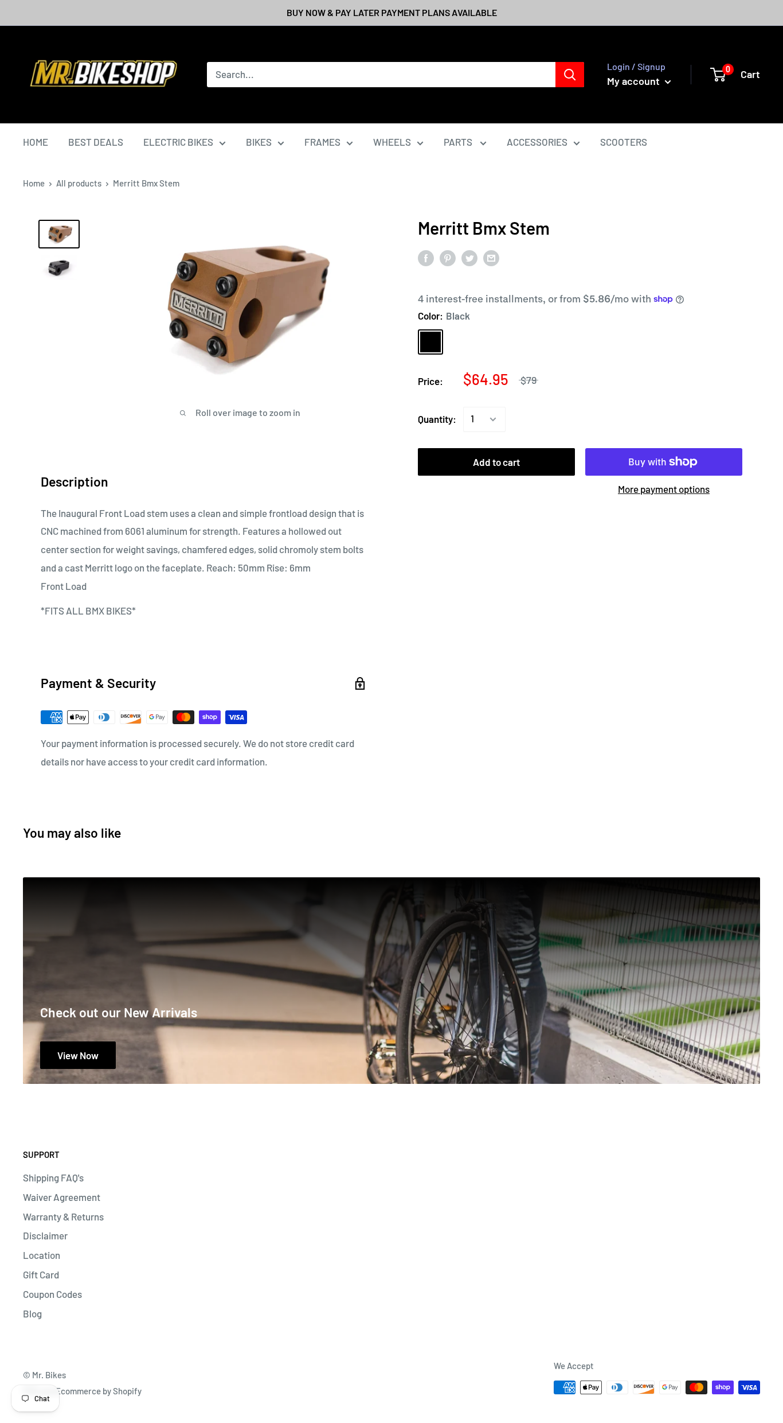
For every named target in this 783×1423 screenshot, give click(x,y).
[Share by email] (491, 257)
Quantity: (437, 419)
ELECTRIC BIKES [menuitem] (178, 141)
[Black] (430, 342)
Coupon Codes (52, 1294)
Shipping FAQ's (53, 1177)
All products (78, 183)
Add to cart (496, 462)
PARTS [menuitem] (459, 141)
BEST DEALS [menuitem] (95, 141)
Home (34, 183)
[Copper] (460, 342)
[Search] (569, 74)
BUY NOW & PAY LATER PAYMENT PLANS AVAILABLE (392, 12)
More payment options (664, 489)
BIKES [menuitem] (259, 141)
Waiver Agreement (61, 1197)
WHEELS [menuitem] (392, 141)
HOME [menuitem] (35, 141)
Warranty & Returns (63, 1216)
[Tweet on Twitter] (469, 257)
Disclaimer (45, 1235)
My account (634, 81)
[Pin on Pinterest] (448, 257)
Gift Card (41, 1274)
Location (41, 1255)
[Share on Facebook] (426, 257)
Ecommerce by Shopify (99, 1391)
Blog (32, 1313)
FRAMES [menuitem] (322, 141)
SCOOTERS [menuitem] (623, 141)
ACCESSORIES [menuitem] (537, 141)
